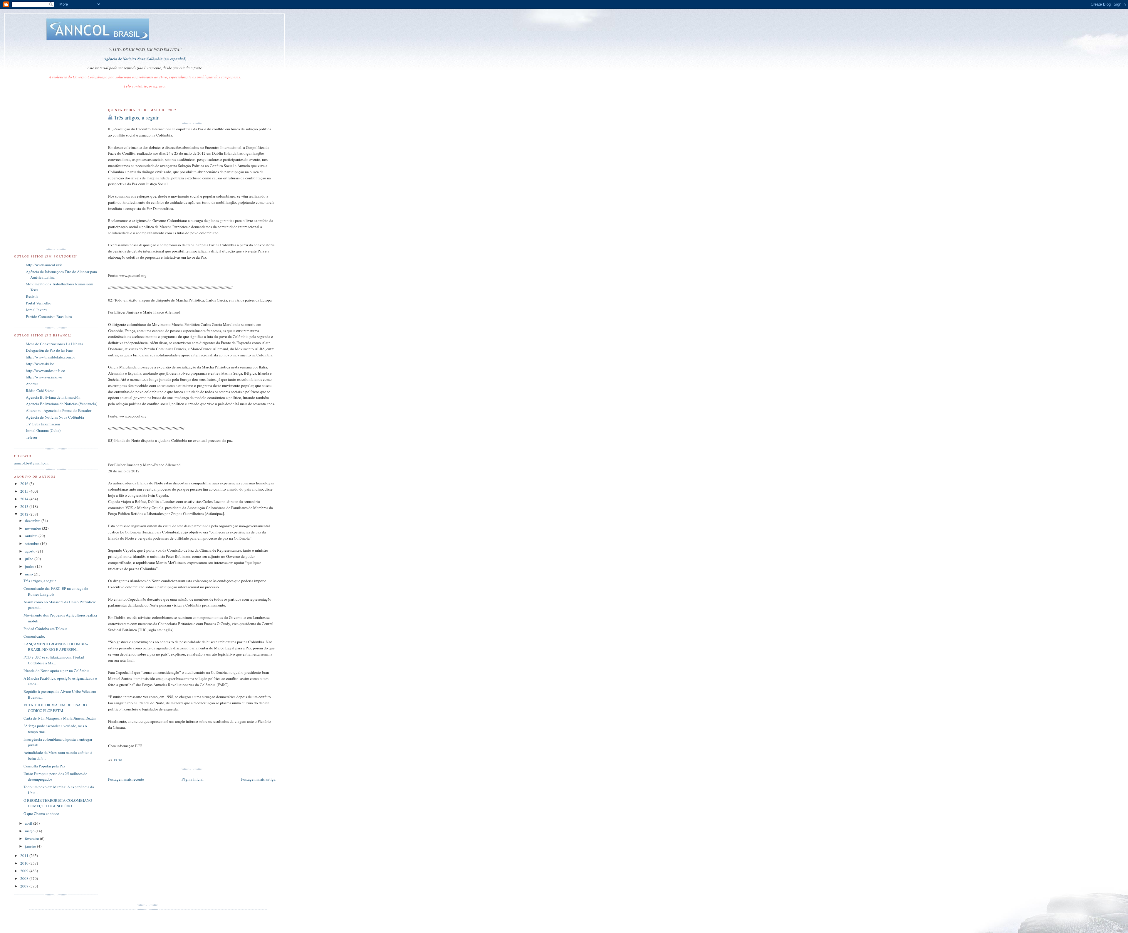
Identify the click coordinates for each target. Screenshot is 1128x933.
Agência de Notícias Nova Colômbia (55, 417)
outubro (31, 535)
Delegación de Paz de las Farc (49, 350)
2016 (24, 483)
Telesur (31, 437)
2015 (24, 491)
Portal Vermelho (38, 303)
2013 (24, 506)
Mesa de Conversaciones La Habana (54, 343)
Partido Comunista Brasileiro (49, 316)
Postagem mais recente (126, 779)
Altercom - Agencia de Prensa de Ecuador (58, 410)
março (30, 830)
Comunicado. (34, 636)
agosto (30, 551)
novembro (33, 528)
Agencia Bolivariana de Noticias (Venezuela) (61, 403)
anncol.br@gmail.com (31, 463)
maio (29, 574)
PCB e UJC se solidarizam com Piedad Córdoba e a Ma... (54, 660)
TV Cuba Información (43, 424)
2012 (24, 514)
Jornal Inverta (37, 309)
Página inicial (193, 779)
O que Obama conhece (41, 813)
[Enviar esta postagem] (124, 760)
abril (29, 823)
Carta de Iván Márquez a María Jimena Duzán (60, 718)
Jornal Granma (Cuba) (43, 430)
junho (30, 566)
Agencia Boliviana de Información (53, 397)
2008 (24, 878)
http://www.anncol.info (44, 264)
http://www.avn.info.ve (44, 377)
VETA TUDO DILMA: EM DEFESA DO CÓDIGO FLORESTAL (55, 707)
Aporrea (32, 383)
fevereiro (32, 838)
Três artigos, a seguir (136, 117)
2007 (24, 886)
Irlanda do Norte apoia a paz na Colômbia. (57, 670)
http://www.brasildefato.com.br (50, 357)
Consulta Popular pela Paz (44, 766)
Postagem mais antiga (258, 779)
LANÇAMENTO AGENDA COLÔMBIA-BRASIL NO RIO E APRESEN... (56, 646)
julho (29, 558)
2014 (24, 498)
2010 (24, 863)
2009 (24, 870)
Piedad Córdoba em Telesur (45, 628)
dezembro (33, 520)
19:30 (118, 760)
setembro (32, 543)
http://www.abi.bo (40, 363)
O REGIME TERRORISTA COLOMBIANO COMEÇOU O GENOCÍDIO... (58, 803)
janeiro (31, 846)
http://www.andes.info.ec (45, 370)
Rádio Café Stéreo (40, 390)
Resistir (32, 296)
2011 (24, 855)
